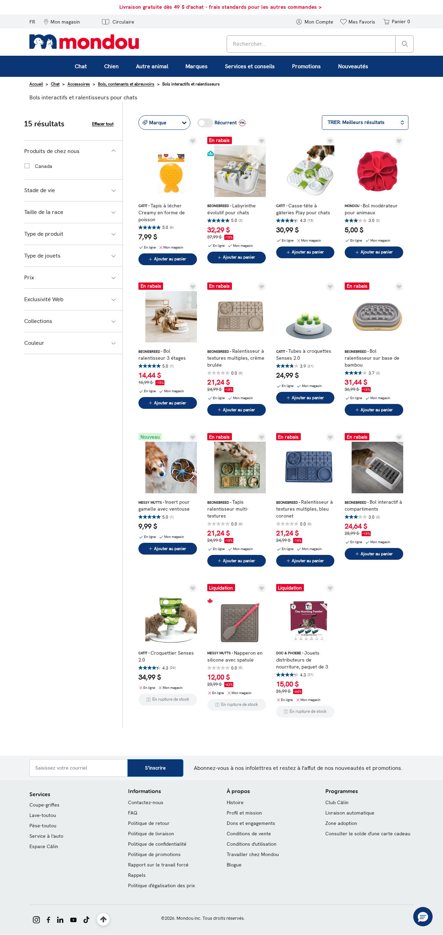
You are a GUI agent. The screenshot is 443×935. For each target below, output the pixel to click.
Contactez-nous (145, 802)
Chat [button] (81, 66)
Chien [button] (111, 66)
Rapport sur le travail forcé (158, 865)
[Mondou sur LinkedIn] (60, 919)
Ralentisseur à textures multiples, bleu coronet (304, 509)
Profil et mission (244, 813)
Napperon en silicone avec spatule (235, 656)
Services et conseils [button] (250, 66)
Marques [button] (197, 66)
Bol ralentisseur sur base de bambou (372, 358)
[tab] (73, 151)
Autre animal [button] (152, 66)
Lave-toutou (42, 815)
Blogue (234, 865)
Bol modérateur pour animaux (371, 209)
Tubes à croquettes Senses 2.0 (303, 354)
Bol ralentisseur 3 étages (162, 354)
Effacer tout (103, 124)
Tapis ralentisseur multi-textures (227, 509)
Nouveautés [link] (353, 66)
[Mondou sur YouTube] (73, 919)
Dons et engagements (251, 823)
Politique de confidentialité (157, 844)
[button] (62, 21)
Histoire (235, 802)
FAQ (132, 813)
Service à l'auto (46, 836)
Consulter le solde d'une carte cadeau (367, 833)
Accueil (36, 84)
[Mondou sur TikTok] (86, 919)
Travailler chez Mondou (253, 854)
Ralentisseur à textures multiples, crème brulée (235, 358)
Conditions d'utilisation (252, 844)
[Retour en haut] (103, 919)
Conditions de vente (249, 833)
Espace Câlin (43, 846)
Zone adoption (341, 823)
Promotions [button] (306, 66)
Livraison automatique (349, 813)
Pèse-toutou (42, 825)
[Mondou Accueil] (84, 41)
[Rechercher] (405, 43)
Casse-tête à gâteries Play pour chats (303, 209)
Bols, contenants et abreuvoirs (126, 84)
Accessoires (78, 84)
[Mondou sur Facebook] (48, 919)
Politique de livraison (151, 833)
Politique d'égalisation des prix (161, 885)
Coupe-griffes (44, 805)
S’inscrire (155, 768)
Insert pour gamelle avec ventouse (164, 505)
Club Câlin (337, 802)
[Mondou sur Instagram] (36, 919)
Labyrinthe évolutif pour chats (231, 209)
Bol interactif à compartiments (373, 505)
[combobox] (320, 44)
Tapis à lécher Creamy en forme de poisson (161, 213)
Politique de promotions (154, 854)
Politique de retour (149, 823)
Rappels (137, 875)
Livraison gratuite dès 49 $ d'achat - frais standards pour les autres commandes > (220, 7)
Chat (55, 84)
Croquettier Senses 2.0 (166, 656)
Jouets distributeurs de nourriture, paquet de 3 (302, 660)
